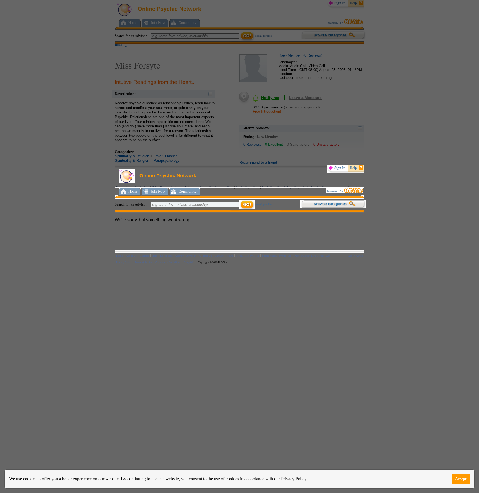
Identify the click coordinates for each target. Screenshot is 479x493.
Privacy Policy (294, 478)
